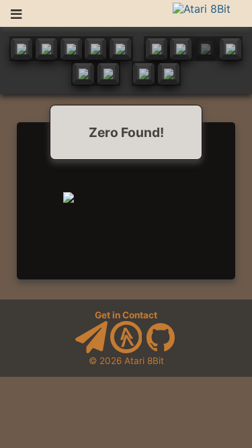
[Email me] (91, 350)
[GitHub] (160, 350)
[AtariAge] (126, 350)
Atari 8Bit (144, 360)
